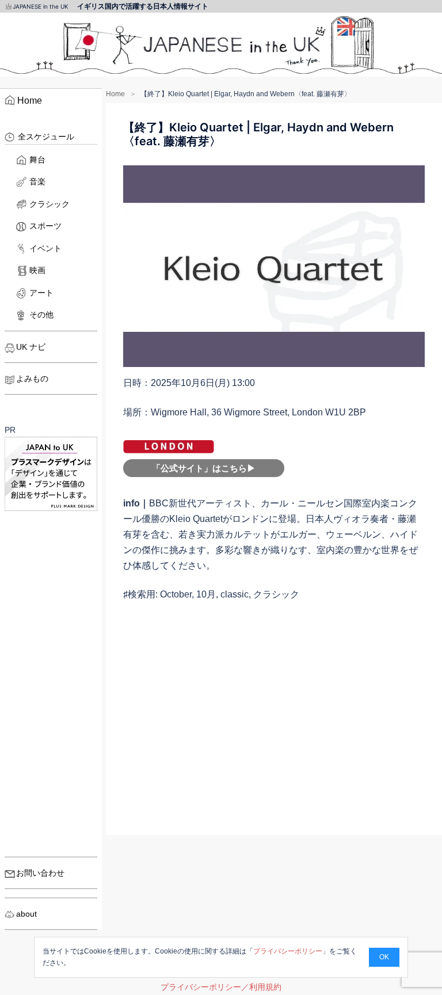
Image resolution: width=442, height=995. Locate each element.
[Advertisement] (274, 728)
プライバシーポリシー (287, 951)
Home (115, 94)
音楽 (37, 181)
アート (41, 292)
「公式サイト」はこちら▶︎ (204, 468)
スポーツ (45, 225)
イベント (45, 248)
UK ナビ (30, 347)
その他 (41, 314)
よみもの (32, 378)
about (26, 914)
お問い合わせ (40, 873)
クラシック (49, 204)
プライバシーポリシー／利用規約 (221, 987)
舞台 (37, 159)
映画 (37, 270)
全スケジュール (46, 136)
